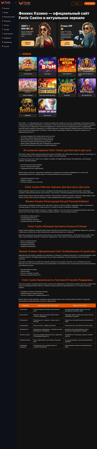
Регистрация (90, 3)
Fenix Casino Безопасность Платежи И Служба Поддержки (39, 145)
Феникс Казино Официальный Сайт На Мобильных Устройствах (40, 143)
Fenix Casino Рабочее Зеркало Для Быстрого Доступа (37, 138)
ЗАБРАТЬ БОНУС (28, 43)
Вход (77, 3)
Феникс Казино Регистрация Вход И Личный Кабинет (37, 140)
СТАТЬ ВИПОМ (67, 43)
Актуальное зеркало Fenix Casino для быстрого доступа (38, 136)
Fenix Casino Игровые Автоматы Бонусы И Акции (36, 141)
